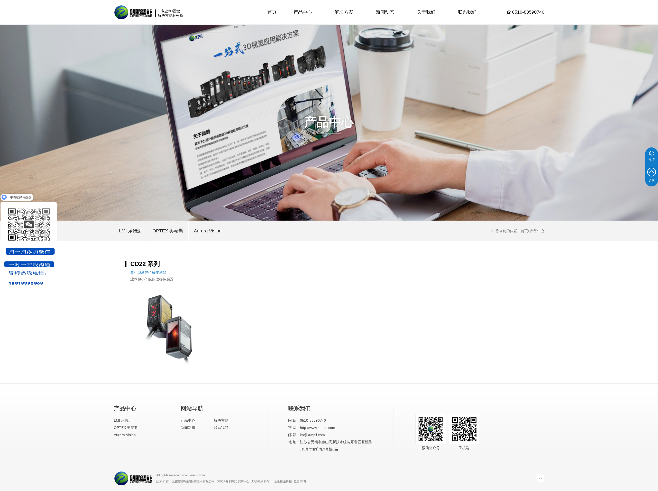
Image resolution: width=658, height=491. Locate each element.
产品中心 (303, 12)
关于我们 (426, 12)
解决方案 (344, 12)
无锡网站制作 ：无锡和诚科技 (271, 481)
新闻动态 (385, 12)
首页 (272, 12)
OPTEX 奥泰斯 (167, 230)
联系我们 (467, 12)
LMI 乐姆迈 (130, 230)
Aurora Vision (208, 230)
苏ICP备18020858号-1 (233, 481)
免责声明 (300, 481)
